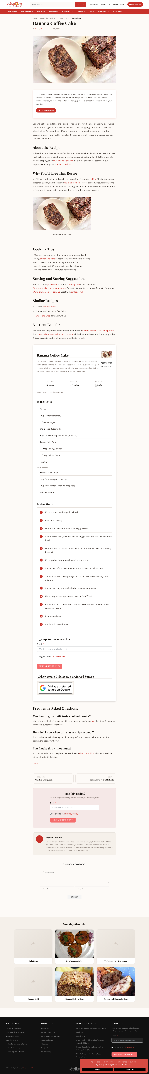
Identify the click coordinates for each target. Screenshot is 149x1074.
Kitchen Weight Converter (15, 1032)
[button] (102, 363)
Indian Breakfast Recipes (50, 1036)
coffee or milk (77, 292)
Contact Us (45, 1048)
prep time (52, 284)
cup (93, 721)
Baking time (74, 284)
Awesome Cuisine (28, 1068)
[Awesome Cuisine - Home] (16, 4)
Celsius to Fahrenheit (13, 1028)
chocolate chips (86, 753)
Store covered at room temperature (49, 288)
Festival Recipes (135, 4)
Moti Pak (79, 1032)
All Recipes (94, 4)
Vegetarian (12, 11)
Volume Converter (12, 1036)
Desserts (81, 11)
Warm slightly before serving (46, 292)
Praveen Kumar (40, 29)
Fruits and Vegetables (47, 18)
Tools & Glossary (119, 4)
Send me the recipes (49, 666)
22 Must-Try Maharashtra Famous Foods (91, 1028)
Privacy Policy (58, 656)
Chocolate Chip (43, 316)
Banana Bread (49, 306)
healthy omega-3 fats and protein (98, 330)
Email (39, 644)
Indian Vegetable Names (15, 1052)
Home (35, 18)
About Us (44, 1044)
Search (81, 4)
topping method (72, 182)
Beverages (53, 11)
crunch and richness (63, 160)
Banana (60, 18)
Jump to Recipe (47, 110)
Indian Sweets (67, 11)
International (104, 11)
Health (91, 11)
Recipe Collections (48, 1032)
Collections (105, 4)
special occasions (63, 164)
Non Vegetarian (27, 11)
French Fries (80, 1036)
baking (93, 179)
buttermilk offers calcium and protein (55, 334)
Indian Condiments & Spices (16, 1044)
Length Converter (12, 1040)
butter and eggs (47, 258)
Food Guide (117, 11)
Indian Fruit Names (13, 1048)
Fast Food (41, 11)
